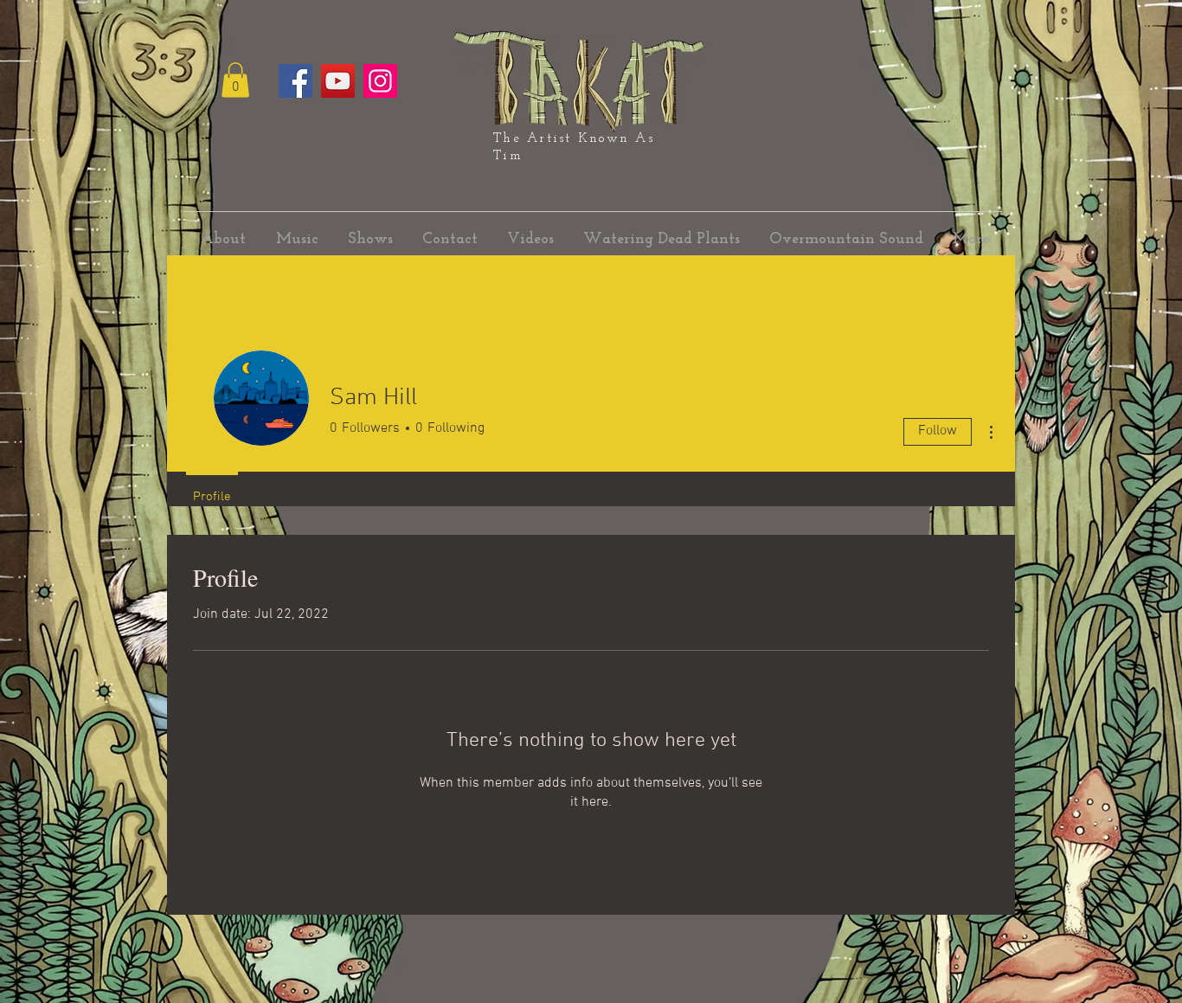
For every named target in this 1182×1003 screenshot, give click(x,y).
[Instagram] (380, 81)
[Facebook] (295, 81)
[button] (235, 80)
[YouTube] (338, 81)
